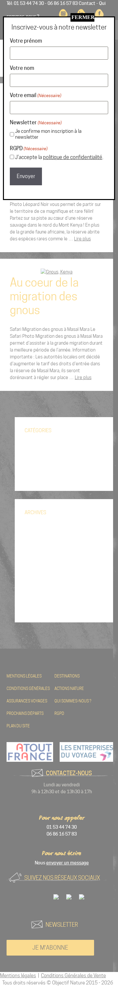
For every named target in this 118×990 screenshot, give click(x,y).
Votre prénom (26, 41)
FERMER (82, 17)
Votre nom (22, 68)
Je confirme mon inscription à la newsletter (48, 134)
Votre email (35, 95)
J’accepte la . (59, 157)
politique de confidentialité (72, 157)
